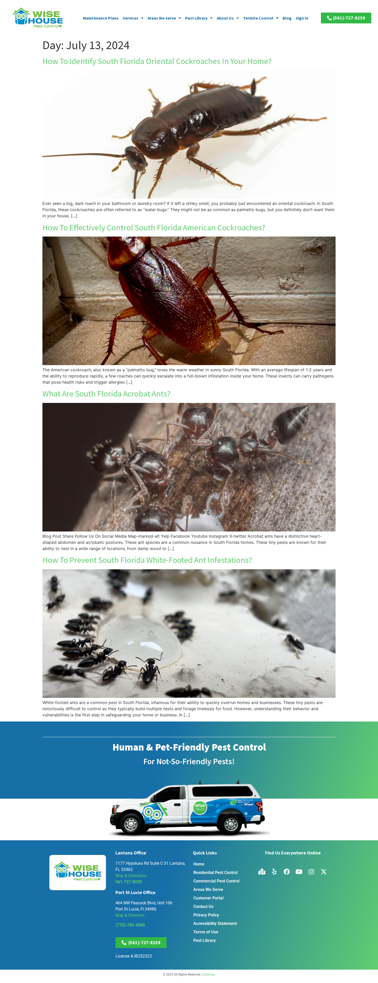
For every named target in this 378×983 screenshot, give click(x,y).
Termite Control (258, 18)
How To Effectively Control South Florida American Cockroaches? (153, 227)
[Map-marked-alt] (262, 871)
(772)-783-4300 (130, 925)
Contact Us (203, 906)
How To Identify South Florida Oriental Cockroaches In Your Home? (157, 61)
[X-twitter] (324, 871)
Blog (287, 18)
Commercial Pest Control (216, 881)
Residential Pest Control (215, 872)
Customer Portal (208, 898)
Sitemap (209, 974)
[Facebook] (287, 871)
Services (130, 18)
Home (198, 864)
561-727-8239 (128, 881)
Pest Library (196, 18)
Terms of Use (205, 932)
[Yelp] (274, 871)
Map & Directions (131, 875)
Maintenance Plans (101, 18)
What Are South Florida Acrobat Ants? (106, 394)
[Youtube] (299, 871)
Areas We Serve (162, 18)
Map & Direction (130, 915)
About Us (225, 18)
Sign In (302, 18)
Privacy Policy (206, 915)
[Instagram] (311, 871)
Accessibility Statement (215, 923)
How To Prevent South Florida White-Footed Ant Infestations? (147, 560)
